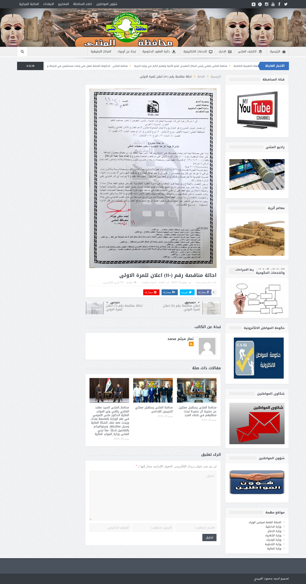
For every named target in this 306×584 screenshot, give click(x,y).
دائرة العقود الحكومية (156, 51)
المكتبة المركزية (29, 4)
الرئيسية (275, 51)
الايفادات (48, 4)
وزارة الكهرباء (273, 535)
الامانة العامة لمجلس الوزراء (265, 522)
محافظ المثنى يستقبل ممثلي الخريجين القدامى (154, 409)
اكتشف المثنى (247, 51)
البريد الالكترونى (110, 282)
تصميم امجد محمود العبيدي (271, 579)
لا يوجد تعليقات (149, 282)
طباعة (129, 282)
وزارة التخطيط (273, 544)
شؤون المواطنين (106, 4)
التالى (115, 302)
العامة (162, 282)
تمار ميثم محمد (203, 282)
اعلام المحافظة (82, 4)
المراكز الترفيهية (101, 51)
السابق (190, 302)
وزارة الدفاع (274, 531)
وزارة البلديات (273, 539)
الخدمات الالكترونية (195, 51)
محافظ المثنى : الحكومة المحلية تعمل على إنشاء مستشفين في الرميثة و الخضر (119, 66)
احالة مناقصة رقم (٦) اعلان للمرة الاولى (124, 307)
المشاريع (63, 4)
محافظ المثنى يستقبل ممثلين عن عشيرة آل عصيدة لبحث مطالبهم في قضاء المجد (197, 411)
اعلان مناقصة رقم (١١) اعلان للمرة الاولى (181, 307)
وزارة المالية (274, 548)
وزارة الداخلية (273, 526)
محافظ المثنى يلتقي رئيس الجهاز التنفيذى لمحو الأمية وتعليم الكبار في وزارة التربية (215, 66)
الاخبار (222, 51)
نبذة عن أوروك (127, 51)
